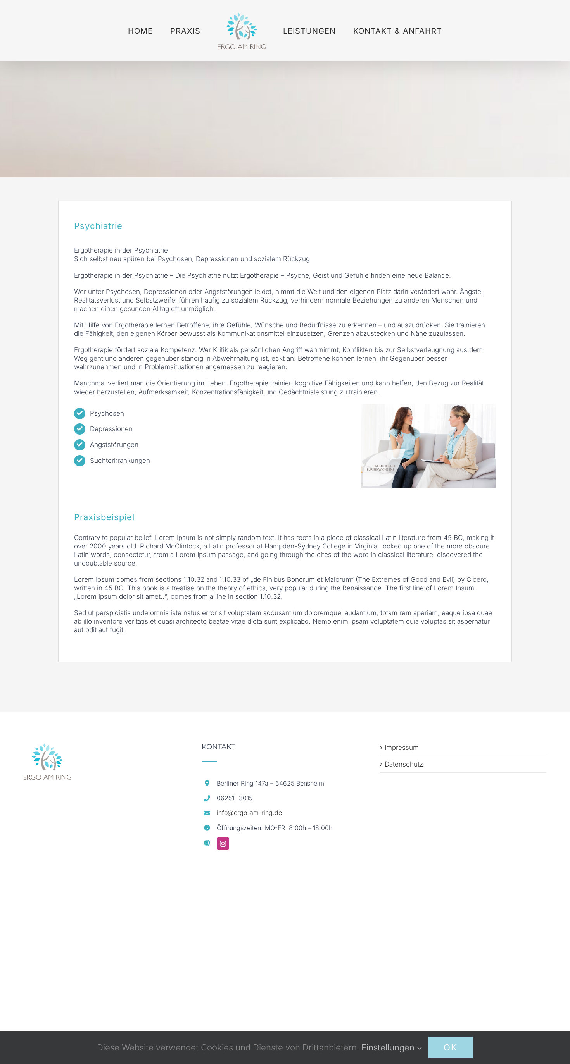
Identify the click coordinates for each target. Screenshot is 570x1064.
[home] (47, 747)
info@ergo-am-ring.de (249, 812)
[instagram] (223, 843)
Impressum (402, 747)
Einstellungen (389, 1047)
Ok (451, 1047)
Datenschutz (404, 764)
